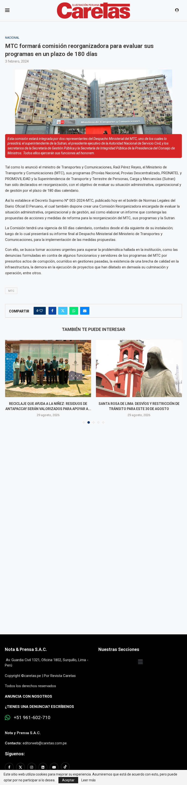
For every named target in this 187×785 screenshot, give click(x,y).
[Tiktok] (65, 767)
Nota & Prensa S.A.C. (26, 649)
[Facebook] (10, 767)
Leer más (88, 780)
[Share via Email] (84, 311)
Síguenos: (15, 753)
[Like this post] (41, 311)
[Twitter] (20, 767)
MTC (11, 290)
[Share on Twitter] (62, 311)
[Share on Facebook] (52, 311)
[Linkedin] (42, 767)
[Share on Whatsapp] (73, 311)
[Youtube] (54, 767)
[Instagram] (31, 767)
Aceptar (68, 780)
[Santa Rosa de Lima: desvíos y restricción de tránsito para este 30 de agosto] (139, 368)
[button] (12, 381)
